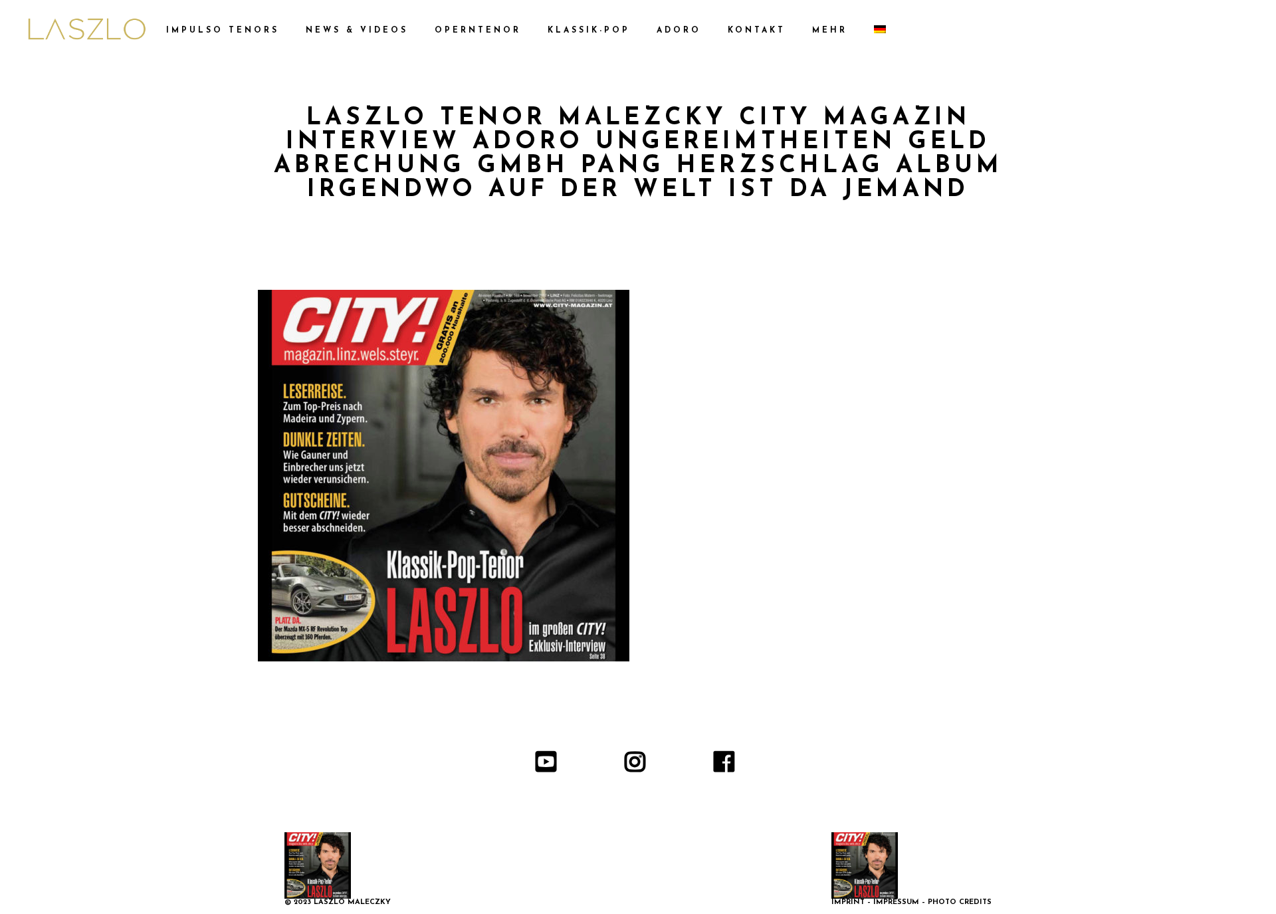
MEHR (829, 31)
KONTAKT (757, 31)
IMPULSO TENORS (222, 31)
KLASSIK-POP (589, 31)
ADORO (679, 31)
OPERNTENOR (478, 31)
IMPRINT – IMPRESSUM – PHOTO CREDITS (911, 902)
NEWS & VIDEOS (357, 31)
